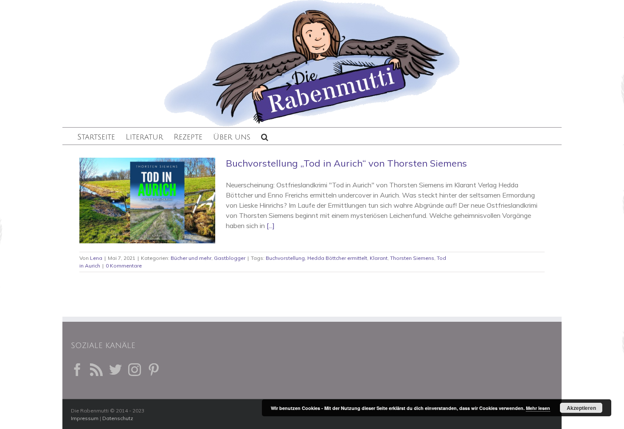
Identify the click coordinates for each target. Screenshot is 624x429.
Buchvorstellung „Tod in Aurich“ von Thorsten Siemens (346, 163)
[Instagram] (134, 369)
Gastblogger (229, 258)
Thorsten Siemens (412, 258)
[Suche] (264, 136)
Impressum (84, 418)
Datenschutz (117, 418)
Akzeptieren (581, 408)
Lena (96, 258)
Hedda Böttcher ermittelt (337, 258)
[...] (271, 225)
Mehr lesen (538, 408)
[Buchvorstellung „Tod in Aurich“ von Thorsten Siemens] (147, 200)
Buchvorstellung (285, 258)
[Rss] (96, 369)
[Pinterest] (153, 369)
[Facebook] (77, 369)
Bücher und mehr (191, 258)
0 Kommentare (124, 265)
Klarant (379, 258)
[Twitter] (115, 369)
